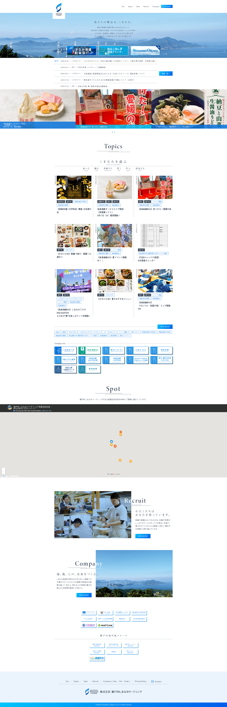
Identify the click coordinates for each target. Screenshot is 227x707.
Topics (130, 6)
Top (123, 6)
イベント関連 (157, 202)
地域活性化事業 (63, 205)
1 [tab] (112, 132)
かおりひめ (69, 250)
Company (155, 6)
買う (109, 202)
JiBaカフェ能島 (61, 332)
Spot (138, 6)
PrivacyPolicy (141, 681)
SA (120, 681)
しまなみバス (111, 332)
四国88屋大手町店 (80, 202)
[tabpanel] (38, 109)
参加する (61, 202)
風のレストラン (125, 336)
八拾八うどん (134, 332)
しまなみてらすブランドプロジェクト (70, 298)
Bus (115, 681)
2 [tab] (115, 132)
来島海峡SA (115, 205)
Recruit (146, 6)
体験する (101, 202)
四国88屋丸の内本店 (148, 332)
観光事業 (114, 336)
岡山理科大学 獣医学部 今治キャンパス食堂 (153, 253)
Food (126, 681)
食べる (69, 202)
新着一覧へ (166, 73)
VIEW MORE (165, 327)
